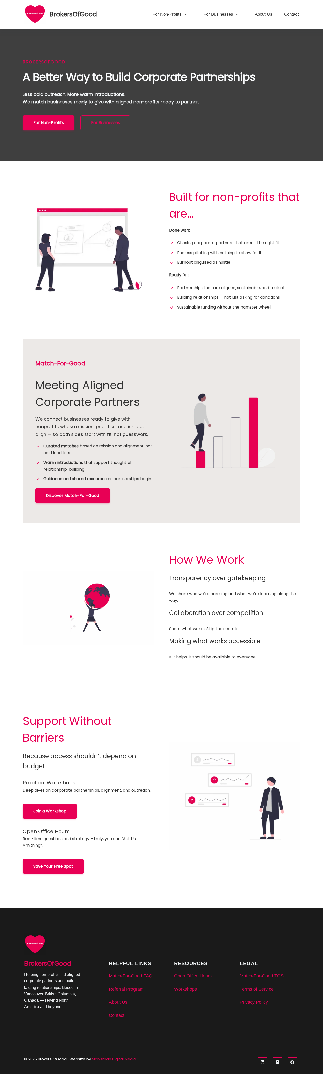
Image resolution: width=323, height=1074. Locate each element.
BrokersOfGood (73, 14)
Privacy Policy (254, 1002)
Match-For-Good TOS (262, 975)
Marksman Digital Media (114, 1059)
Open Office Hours (193, 975)
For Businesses (218, 14)
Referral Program (126, 989)
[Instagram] (278, 1062)
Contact (291, 14)
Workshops (185, 989)
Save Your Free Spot (53, 866)
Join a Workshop (49, 811)
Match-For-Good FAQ (130, 975)
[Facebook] (293, 1062)
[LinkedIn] (263, 1062)
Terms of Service (257, 989)
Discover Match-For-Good (72, 495)
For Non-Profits (167, 14)
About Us (263, 14)
